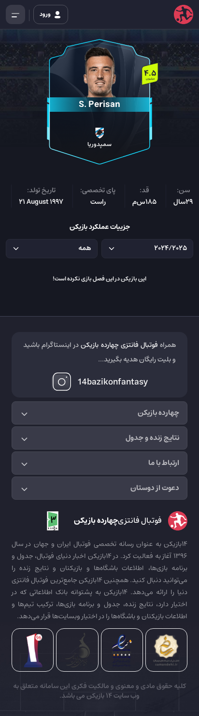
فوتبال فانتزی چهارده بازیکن (119, 345)
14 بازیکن (98, 696)
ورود (46, 14)
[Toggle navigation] (15, 14)
